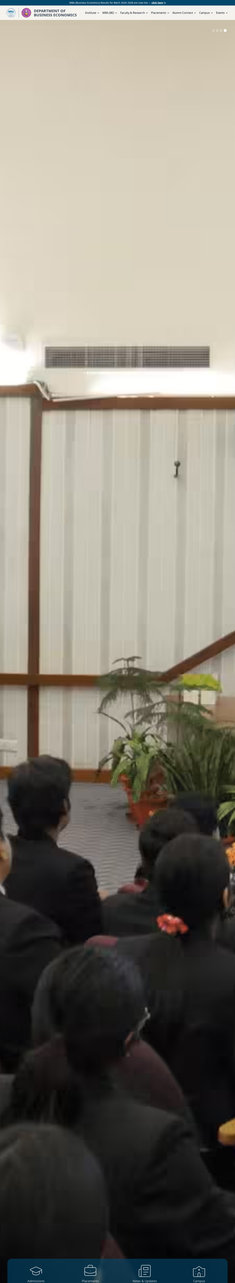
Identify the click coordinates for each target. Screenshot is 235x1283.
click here (157, 2)
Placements (158, 13)
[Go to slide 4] (225, 30)
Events (220, 13)
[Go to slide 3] (222, 30)
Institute (90, 13)
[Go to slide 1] (213, 30)
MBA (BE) (108, 13)
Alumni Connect (182, 13)
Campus (204, 13)
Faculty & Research (132, 13)
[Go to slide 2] (218, 30)
